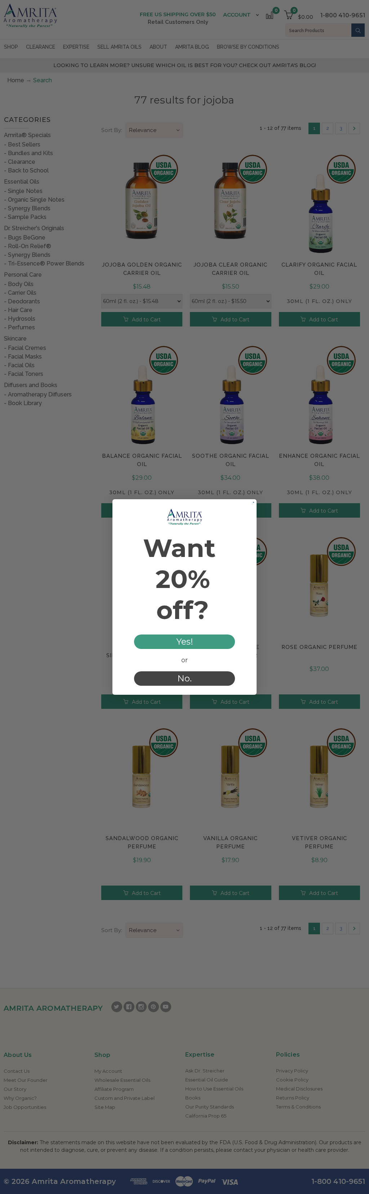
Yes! (184, 641)
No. (184, 678)
